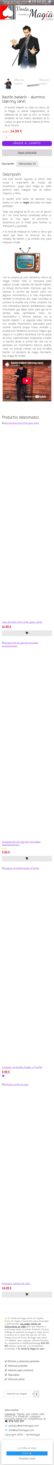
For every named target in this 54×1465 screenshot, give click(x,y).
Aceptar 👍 (26, 1453)
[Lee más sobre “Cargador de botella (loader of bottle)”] (27, 1076)
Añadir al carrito (27, 143)
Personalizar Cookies (27, 1458)
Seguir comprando (27, 152)
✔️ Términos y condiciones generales (22, 1361)
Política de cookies (16, 1379)
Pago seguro (13, 1374)
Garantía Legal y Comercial (20, 1370)
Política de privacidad (17, 1365)
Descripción (8, 164)
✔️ (6, 1365)
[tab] (27, 164)
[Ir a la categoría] (36, 1394)
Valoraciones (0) (27, 164)
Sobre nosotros (11, 1410)
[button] (27, 633)
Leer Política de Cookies (26, 1448)
